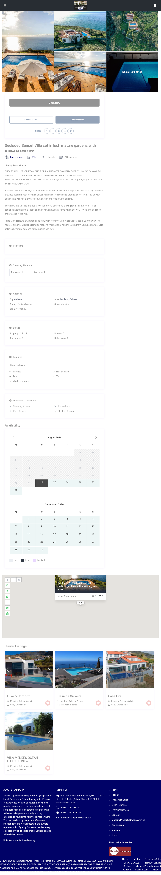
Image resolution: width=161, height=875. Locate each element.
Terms (115, 835)
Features (17, 357)
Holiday (115, 795)
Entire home (16, 157)
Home (115, 790)
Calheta (18, 299)
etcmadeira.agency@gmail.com (76, 817)
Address (17, 293)
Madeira (116, 830)
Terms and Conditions (24, 400)
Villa (34, 157)
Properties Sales (120, 800)
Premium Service (120, 810)
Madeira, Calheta (68, 299)
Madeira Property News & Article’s (128, 820)
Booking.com (118, 825)
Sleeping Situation (22, 265)
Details (16, 328)
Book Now (54, 102)
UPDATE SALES (119, 805)
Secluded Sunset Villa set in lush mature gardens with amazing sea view (77, 586)
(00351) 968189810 (70, 807)
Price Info (18, 246)
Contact (115, 815)
